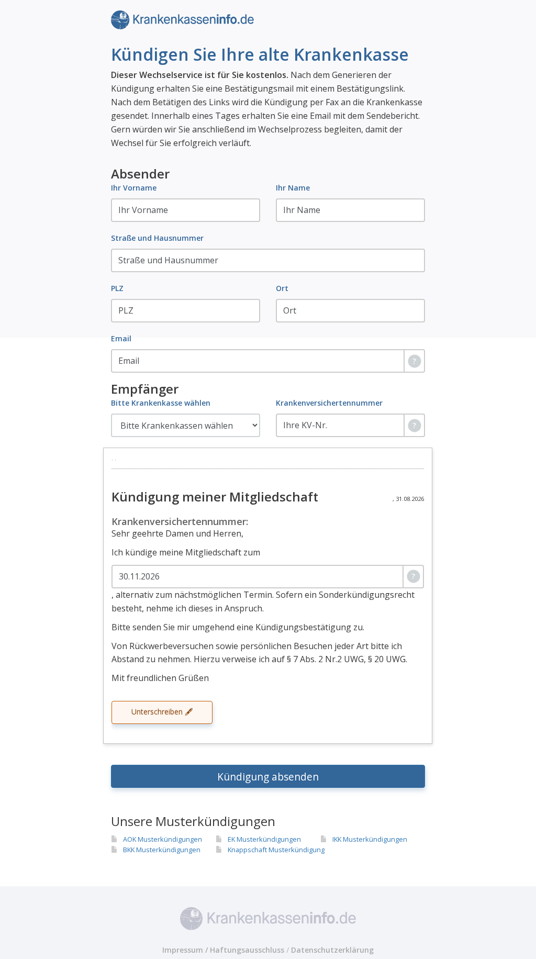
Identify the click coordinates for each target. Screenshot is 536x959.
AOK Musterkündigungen (162, 839)
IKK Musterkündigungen (369, 839)
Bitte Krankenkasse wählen (160, 403)
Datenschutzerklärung (332, 950)
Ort (282, 288)
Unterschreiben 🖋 (162, 712)
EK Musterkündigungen (264, 839)
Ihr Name (293, 188)
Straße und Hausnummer (157, 238)
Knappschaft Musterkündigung (276, 849)
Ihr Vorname (134, 188)
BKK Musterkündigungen (161, 849)
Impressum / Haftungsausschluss (223, 950)
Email (121, 338)
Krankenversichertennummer (329, 403)
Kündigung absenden (268, 777)
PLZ (117, 288)
